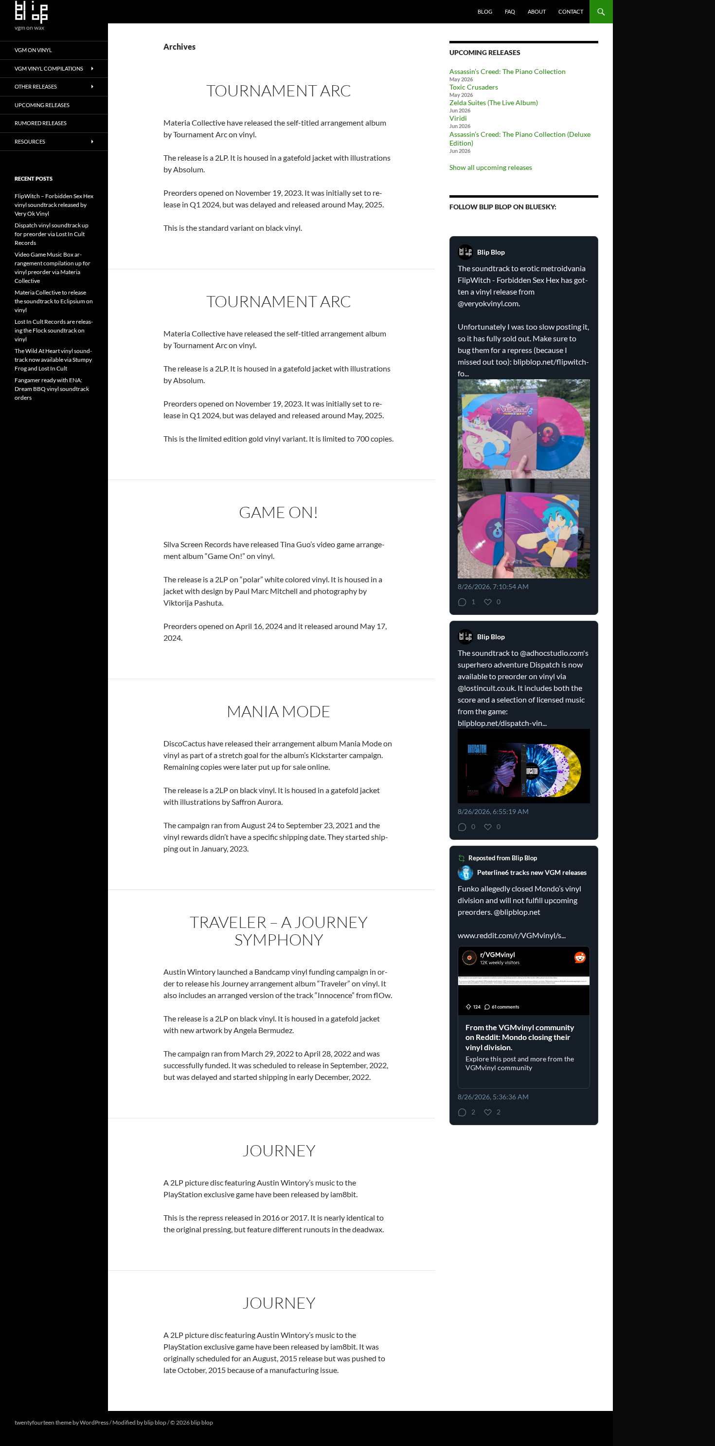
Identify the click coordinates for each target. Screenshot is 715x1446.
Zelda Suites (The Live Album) (493, 102)
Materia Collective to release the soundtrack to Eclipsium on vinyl (54, 301)
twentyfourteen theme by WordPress (61, 1422)
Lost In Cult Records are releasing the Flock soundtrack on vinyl (54, 330)
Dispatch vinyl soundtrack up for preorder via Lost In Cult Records (52, 234)
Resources (30, 141)
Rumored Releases (41, 123)
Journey (279, 1150)
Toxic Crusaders (473, 87)
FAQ (510, 11)
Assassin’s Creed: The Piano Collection (507, 71)
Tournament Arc (278, 90)
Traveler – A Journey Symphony (279, 930)
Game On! (279, 512)
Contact (570, 11)
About (537, 11)
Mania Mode (279, 711)
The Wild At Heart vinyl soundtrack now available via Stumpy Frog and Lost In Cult (53, 359)
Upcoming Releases (42, 105)
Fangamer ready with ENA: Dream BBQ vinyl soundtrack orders (52, 388)
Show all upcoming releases (490, 167)
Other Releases (36, 86)
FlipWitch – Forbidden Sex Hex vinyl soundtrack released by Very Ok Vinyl (54, 204)
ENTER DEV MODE (239, 1422)
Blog (485, 11)
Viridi (458, 118)
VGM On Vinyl (33, 50)
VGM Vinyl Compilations (49, 68)
